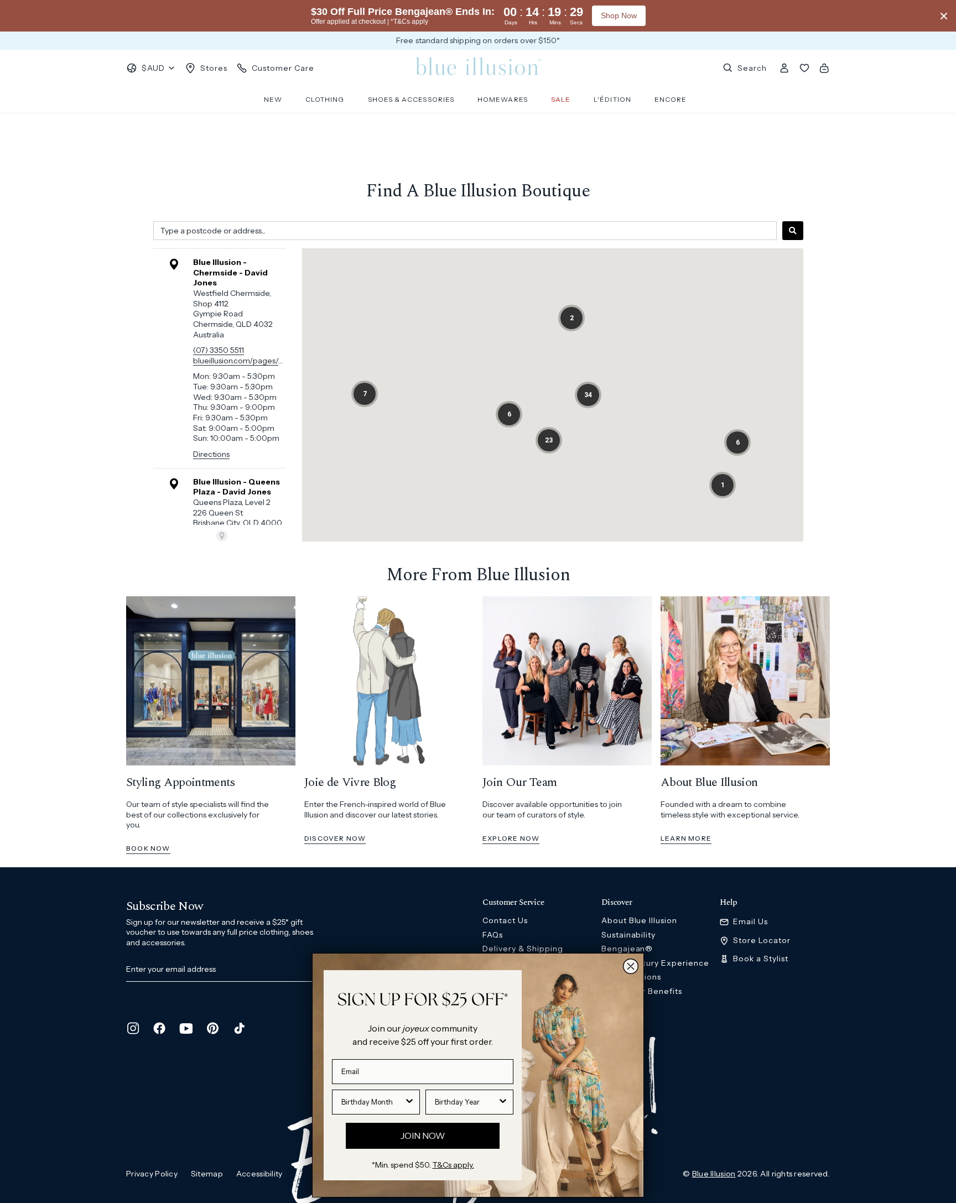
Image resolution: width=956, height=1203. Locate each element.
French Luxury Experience (655, 963)
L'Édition (612, 99)
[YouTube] (186, 1028)
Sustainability (628, 935)
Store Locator (762, 940)
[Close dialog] (630, 966)
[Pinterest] (212, 1028)
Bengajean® (627, 949)
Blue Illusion (714, 1174)
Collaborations (631, 977)
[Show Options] (409, 1102)
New (273, 99)
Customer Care (283, 68)
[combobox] (465, 230)
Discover (616, 902)
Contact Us (505, 920)
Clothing (325, 99)
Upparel (618, 1019)
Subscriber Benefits (642, 991)
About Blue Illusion (639, 920)
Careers (617, 1005)
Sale (560, 99)
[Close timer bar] (943, 16)
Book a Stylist (760, 959)
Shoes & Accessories (411, 99)
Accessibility (259, 1174)
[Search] (792, 230)
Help (728, 902)
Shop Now (619, 15)
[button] (571, 318)
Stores (213, 68)
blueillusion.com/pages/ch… (242, 361)
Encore (670, 99)
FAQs (492, 935)
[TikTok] (239, 1028)
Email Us (750, 921)
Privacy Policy (152, 1174)
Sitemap (207, 1174)
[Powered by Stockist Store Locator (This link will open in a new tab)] (221, 535)
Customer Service (513, 902)
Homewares (502, 99)
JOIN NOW (423, 1135)
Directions (211, 454)
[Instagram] (132, 1028)
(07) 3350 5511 (218, 350)
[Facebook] (159, 1028)
